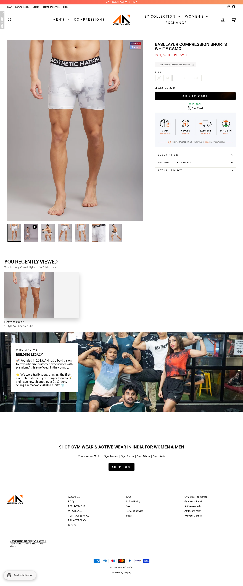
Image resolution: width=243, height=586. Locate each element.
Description (168, 155)
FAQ (9, 6)
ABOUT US (74, 496)
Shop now (121, 467)
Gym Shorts (127, 456)
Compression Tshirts (90, 456)
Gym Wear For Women (195, 496)
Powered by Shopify (121, 572)
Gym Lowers (111, 456)
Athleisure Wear (192, 510)
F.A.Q (71, 501)
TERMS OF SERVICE (78, 515)
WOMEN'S (195, 16)
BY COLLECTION (160, 16)
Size (158, 72)
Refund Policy (22, 6)
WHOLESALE (75, 510)
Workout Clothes (193, 515)
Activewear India (192, 506)
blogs (65, 6)
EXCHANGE (176, 23)
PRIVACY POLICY (77, 520)
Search (36, 6)
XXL (196, 78)
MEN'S (59, 19)
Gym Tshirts (143, 456)
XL (185, 78)
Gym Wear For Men (194, 501)
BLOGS (72, 525)
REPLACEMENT (76, 506)
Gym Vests (159, 456)
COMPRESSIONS (89, 19)
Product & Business (175, 162)
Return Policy (170, 170)
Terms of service (51, 6)
